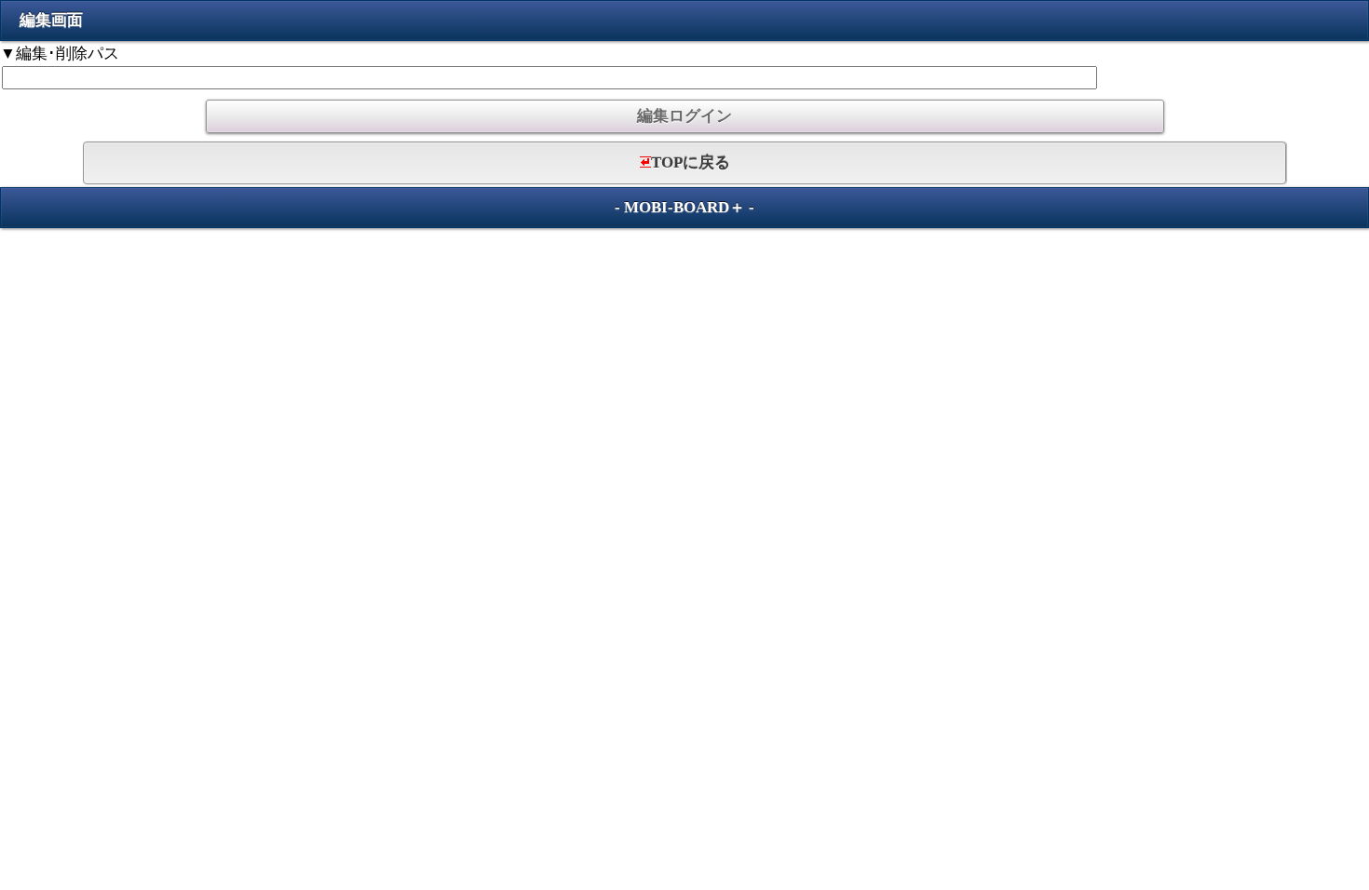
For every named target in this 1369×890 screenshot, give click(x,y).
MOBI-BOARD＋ (684, 207)
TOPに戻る (690, 162)
